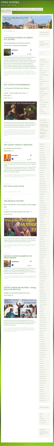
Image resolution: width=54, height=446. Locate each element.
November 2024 (43, 187)
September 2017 (43, 354)
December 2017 (43, 348)
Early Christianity (22, 328)
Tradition (9, 176)
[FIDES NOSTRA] (27, 22)
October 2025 (42, 165)
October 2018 (42, 326)
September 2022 (43, 235)
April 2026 (42, 152)
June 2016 (42, 387)
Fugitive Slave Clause (20, 73)
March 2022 (42, 241)
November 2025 (43, 163)
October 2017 (42, 352)
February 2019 (43, 317)
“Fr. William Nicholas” (44, 34)
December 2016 (43, 374)
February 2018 (43, 343)
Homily (11, 132)
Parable (18, 245)
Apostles (30, 174)
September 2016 (43, 380)
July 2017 (41, 359)
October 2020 (42, 278)
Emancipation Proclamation (30, 72)
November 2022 (43, 231)
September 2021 (43, 254)
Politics (7, 331)
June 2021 (42, 261)
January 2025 (42, 183)
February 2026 (43, 157)
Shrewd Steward (11, 134)
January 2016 (42, 398)
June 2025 (42, 172)
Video (30, 129)
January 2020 (42, 296)
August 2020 (42, 280)
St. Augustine (27, 245)
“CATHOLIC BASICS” (38, 9)
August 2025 (42, 170)
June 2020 (42, 285)
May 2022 (42, 237)
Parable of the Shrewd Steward (13, 133)
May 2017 (42, 363)
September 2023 (43, 213)
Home (3, 9)
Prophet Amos (22, 133)
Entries (42, 418)
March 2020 (42, 291)
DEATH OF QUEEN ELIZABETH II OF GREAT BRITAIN (18, 257)
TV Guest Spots (43, 104)
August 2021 (42, 257)
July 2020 (41, 283)
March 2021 (42, 267)
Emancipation (21, 72)
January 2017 (42, 372)
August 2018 (42, 330)
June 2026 (42, 148)
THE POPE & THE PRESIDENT (43, 136)
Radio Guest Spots (43, 93)
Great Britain (20, 277)
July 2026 (41, 146)
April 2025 (42, 176)
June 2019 (42, 309)
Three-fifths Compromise (10, 74)
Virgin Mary (42, 111)
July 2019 (41, 307)
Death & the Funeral (44, 75)
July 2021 (41, 259)
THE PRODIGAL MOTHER (14, 201)
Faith (26, 328)
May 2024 (42, 198)
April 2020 (42, 289)
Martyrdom (24, 175)
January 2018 (42, 346)
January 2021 (42, 272)
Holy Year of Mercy (43, 81)
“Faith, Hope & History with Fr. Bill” (44, 44)
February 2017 (43, 370)
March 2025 (42, 178)
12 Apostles (26, 174)
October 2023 (42, 211)
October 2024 (42, 189)
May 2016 (42, 389)
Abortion (5, 72)
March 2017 (42, 367)
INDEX (17, 9)
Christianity (9, 328)
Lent (41, 85)
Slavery (29, 73)
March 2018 (42, 341)
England (27, 276)
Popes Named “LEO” (44, 122)
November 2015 (43, 400)
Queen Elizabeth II (29, 277)
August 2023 (42, 215)
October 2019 (42, 302)
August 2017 (42, 357)
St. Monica (33, 245)
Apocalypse (42, 64)
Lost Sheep (14, 245)
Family (29, 328)
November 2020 (43, 276)
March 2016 (42, 393)
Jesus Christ (6, 245)
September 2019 (43, 304)
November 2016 (43, 376)
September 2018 (43, 328)
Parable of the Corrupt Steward (19, 132)
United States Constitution (20, 74)
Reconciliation (28, 133)
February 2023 (43, 224)
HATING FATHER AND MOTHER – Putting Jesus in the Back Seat (20, 288)
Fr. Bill (13, 9)
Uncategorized (10, 191)
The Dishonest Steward (26, 134)
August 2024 (42, 194)
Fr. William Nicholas (12, 73)
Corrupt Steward (25, 130)
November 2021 (43, 250)
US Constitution (28, 74)
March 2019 (42, 315)
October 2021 (42, 252)
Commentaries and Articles (26, 9)
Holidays (41, 79)
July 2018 (41, 333)
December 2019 (43, 298)
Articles (41, 66)
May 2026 (42, 150)
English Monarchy (32, 276)
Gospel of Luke (24, 330)
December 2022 (43, 228)
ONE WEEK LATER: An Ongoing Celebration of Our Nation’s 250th (44, 126)
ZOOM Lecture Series (6, 12)
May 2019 (42, 311)
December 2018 (43, 322)
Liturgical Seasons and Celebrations (44, 88)
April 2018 (42, 339)
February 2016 (43, 396)
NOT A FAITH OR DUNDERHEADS (17, 85)
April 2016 (42, 391)
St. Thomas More (18, 134)
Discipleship (16, 328)
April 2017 (42, 365)
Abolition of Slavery (29, 70)
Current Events (13, 70)
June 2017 (42, 361)
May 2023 (42, 218)
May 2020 (42, 287)
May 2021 (42, 263)
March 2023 (42, 222)
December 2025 (43, 161)
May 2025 (42, 174)
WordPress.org (43, 422)
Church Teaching (11, 129)
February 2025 (43, 181)
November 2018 (43, 324)
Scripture (27, 129)
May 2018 (42, 337)
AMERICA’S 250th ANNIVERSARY (43, 133)
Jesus (35, 244)
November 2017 (43, 350)
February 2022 (43, 244)
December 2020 (43, 274)
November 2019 (43, 300)
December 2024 (43, 185)
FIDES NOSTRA (10, 2)
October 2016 (42, 378)
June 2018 (42, 335)
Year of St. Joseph (43, 113)
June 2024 (42, 196)
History (17, 70)
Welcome (8, 9)
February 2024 (43, 204)
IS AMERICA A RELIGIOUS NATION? (44, 129)
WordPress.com (38, 444)
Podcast (20, 70)
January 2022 (42, 246)
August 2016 (42, 383)
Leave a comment (21, 176)
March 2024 (42, 202)
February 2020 (43, 294)
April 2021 (42, 265)
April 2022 (42, 239)
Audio (9, 70)
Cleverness (15, 130)
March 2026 (42, 155)
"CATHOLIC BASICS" (44, 62)
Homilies (16, 129)
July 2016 (41, 385)
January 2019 (42, 320)
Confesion (19, 130)
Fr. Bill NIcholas (31, 130)
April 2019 (42, 313)
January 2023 (42, 226)
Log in (41, 416)
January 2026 (42, 159)
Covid (12, 328)
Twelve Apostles (14, 176)
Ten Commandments (44, 102)
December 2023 (43, 207)
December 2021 (43, 248)
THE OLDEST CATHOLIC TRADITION (18, 145)
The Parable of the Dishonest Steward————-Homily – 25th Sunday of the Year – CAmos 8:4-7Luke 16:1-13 (16, 93)
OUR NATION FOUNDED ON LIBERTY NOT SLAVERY (18, 38)
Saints (24, 129)
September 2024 (43, 191)
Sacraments (20, 129)
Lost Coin (10, 245)
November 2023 (43, 209)
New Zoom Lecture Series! (14, 186)
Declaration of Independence (13, 72)
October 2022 (42, 233)
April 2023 (42, 220)
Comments (43, 420)
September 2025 (43, 168)
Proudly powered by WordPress (19, 444)
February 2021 (43, 270)
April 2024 (42, 200)
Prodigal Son (22, 245)
